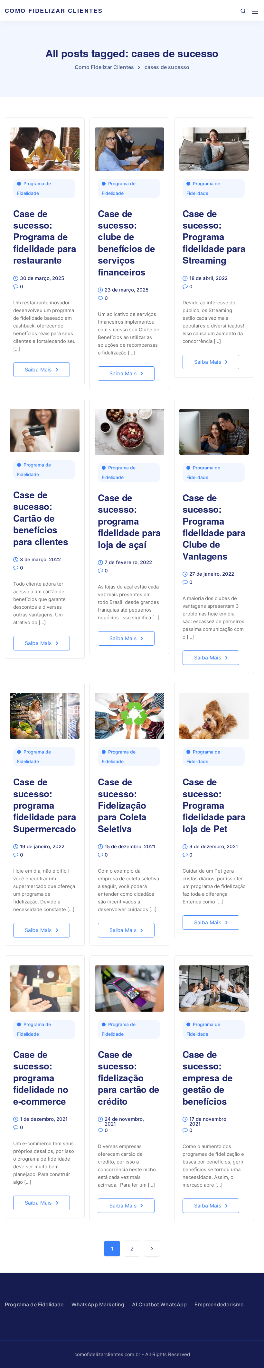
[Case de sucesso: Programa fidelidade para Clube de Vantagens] (214, 429)
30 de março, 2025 (42, 278)
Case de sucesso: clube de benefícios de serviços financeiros (126, 242)
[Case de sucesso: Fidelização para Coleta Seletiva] (129, 713)
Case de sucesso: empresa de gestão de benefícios (207, 1078)
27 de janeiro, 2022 (211, 574)
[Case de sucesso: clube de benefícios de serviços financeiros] (129, 146)
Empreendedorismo (219, 1304)
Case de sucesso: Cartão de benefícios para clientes (40, 518)
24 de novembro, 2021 (124, 1121)
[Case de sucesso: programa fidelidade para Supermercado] (44, 713)
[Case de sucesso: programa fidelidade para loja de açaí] (129, 429)
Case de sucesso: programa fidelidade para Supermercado (44, 805)
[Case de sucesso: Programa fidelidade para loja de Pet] (214, 713)
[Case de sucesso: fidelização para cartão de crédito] (129, 986)
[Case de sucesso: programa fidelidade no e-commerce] (44, 986)
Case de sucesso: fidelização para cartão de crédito (128, 1078)
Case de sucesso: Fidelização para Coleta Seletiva (122, 805)
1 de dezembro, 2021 (44, 1119)
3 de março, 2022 (40, 559)
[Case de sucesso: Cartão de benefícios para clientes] (44, 427)
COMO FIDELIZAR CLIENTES (54, 10)
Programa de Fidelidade (34, 188)
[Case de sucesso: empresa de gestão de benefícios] (214, 986)
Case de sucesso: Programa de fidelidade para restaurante (44, 237)
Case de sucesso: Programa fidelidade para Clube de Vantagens (214, 526)
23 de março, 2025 (126, 290)
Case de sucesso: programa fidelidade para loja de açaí (129, 521)
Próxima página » (152, 1249)
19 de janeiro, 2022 (42, 847)
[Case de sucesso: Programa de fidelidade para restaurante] (44, 146)
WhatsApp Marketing (98, 1304)
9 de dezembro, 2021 (213, 847)
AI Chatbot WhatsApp (159, 1304)
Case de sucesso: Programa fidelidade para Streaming (214, 237)
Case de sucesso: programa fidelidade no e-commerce (40, 1078)
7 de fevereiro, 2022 (128, 562)
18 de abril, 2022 (208, 278)
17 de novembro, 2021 (208, 1121)
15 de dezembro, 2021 (130, 847)
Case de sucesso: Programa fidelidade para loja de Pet (214, 805)
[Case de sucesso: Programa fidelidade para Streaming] (214, 146)
